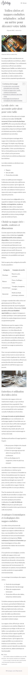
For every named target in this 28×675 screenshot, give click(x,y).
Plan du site (19, 671)
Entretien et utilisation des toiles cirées (13, 95)
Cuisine (5, 654)
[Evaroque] (6, 3)
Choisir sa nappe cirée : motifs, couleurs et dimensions (12, 91)
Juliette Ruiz (18, 30)
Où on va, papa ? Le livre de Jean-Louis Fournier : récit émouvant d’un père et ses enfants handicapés (14, 662)
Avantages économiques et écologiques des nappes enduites (13, 99)
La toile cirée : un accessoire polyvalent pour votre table (11, 87)
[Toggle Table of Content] (23, 83)
